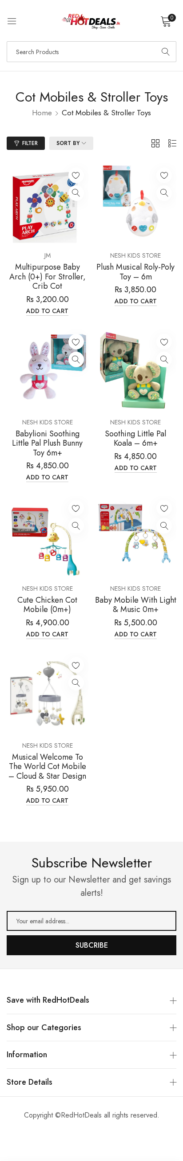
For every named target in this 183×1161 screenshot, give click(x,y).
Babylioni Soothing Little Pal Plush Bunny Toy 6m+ (47, 443)
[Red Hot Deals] (91, 20)
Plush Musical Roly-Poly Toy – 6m (135, 272)
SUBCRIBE (92, 945)
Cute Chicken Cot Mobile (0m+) (47, 605)
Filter (30, 143)
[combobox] (91, 51)
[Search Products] (165, 51)
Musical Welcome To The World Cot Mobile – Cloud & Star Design (47, 767)
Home (42, 112)
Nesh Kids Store (135, 255)
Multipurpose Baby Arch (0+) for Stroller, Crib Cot (47, 277)
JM (47, 255)
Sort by (68, 143)
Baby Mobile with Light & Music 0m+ (135, 605)
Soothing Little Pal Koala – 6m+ (135, 438)
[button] (76, 175)
